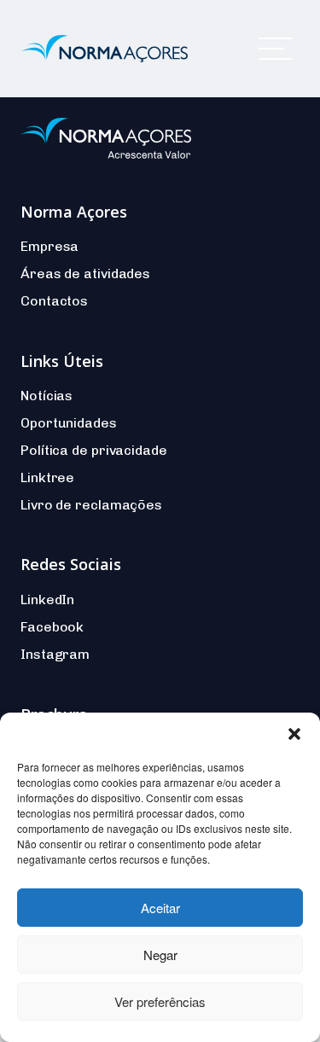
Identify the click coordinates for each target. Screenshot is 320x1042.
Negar (160, 954)
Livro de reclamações (91, 505)
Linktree (47, 477)
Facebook (52, 627)
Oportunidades (68, 423)
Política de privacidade (93, 450)
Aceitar (160, 908)
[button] (294, 733)
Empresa (49, 246)
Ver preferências (160, 1001)
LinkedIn (47, 599)
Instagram (55, 654)
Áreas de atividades (85, 273)
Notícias (46, 395)
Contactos (54, 301)
